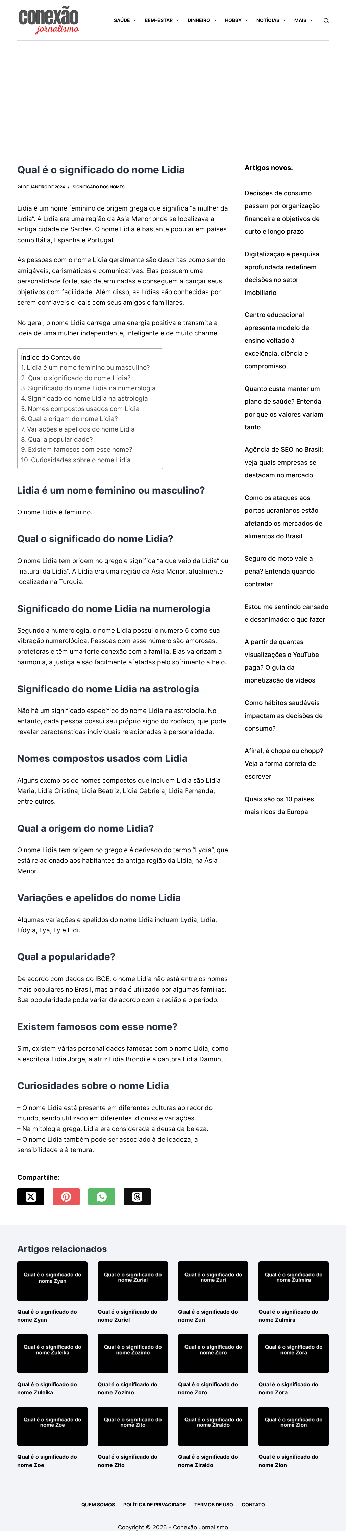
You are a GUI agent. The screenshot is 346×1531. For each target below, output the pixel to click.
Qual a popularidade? (60, 439)
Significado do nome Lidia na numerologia (92, 388)
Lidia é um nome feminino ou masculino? (88, 367)
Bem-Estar (159, 20)
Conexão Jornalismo (200, 1527)
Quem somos (98, 1504)
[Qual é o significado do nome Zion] (293, 1426)
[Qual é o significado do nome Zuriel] (133, 1281)
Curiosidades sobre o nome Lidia (81, 460)
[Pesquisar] (326, 20)
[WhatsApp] (101, 1196)
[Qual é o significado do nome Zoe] (52, 1426)
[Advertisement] (173, 91)
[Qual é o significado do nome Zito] (133, 1426)
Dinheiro (199, 20)
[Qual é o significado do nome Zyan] (52, 1281)
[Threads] (137, 1196)
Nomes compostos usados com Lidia (84, 409)
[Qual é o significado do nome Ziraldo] (213, 1426)
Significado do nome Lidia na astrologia (88, 398)
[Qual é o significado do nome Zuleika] (52, 1353)
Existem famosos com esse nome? (80, 449)
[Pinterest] (66, 1196)
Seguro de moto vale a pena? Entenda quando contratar (280, 571)
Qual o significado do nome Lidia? (79, 378)
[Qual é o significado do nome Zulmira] (293, 1281)
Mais (300, 20)
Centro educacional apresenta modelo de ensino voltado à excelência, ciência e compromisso (277, 340)
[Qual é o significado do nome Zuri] (213, 1281)
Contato (253, 1504)
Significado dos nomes (99, 186)
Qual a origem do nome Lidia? (73, 419)
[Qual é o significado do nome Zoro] (213, 1353)
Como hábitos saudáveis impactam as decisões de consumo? (284, 715)
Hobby (233, 20)
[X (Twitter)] (30, 1196)
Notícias (267, 20)
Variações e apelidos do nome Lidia (81, 429)
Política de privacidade (154, 1504)
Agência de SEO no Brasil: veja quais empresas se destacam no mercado (284, 462)
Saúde (122, 20)
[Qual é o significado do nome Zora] (293, 1353)
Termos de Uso (213, 1504)
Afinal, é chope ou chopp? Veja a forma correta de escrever (284, 763)
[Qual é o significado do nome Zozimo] (133, 1353)
